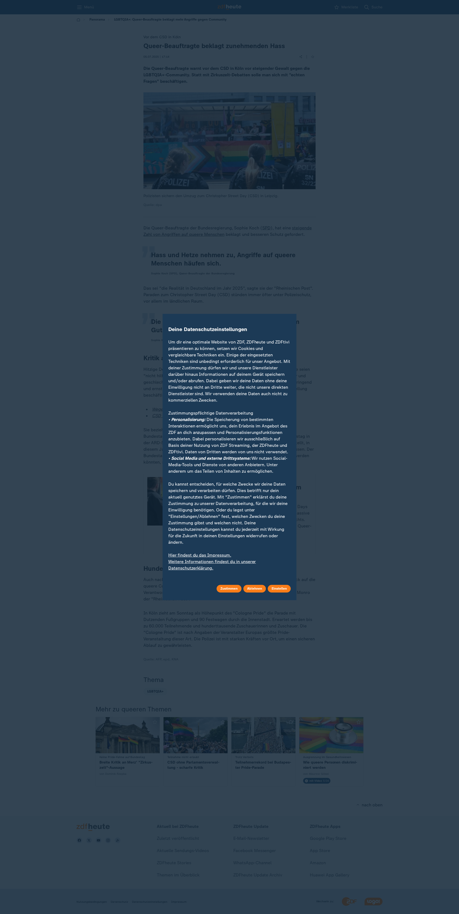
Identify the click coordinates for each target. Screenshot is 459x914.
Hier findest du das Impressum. (199, 555)
